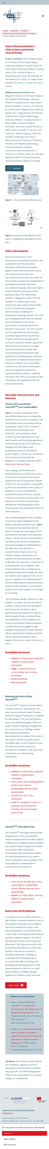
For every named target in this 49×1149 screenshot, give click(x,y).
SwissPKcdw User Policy (22, 795)
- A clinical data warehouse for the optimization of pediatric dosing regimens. (26, 1009)
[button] (14, 168)
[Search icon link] (24, 2)
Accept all (7, 1133)
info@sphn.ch (8, 1113)
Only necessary (10, 1144)
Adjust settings (9, 1139)
